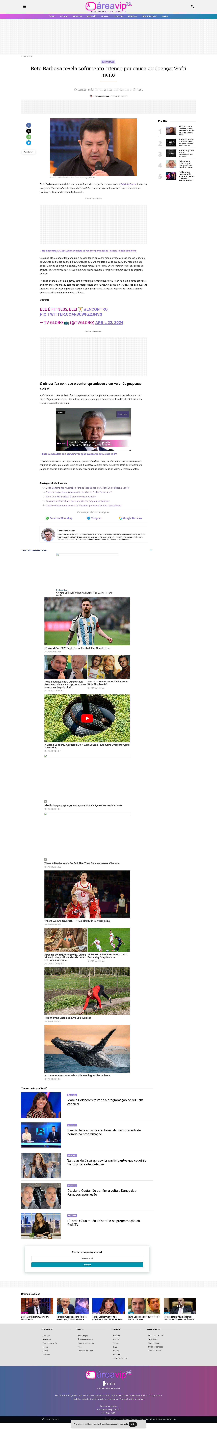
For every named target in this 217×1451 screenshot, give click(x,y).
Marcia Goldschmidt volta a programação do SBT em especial (107, 1318)
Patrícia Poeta (128, 184)
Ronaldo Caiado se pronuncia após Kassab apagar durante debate (72, 1318)
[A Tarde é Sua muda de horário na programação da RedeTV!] (41, 1226)
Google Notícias (132, 518)
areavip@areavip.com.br (108, 1409)
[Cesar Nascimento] (91, 96)
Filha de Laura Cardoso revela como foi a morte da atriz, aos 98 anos (186, 130)
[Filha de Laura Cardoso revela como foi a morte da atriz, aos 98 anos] (171, 134)
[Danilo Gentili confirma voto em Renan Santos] (37, 1306)
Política (60, 1313)
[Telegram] (28, 142)
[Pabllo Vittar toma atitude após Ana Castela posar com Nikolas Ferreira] (171, 179)
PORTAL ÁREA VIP (153, 1330)
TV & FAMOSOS (47, 1330)
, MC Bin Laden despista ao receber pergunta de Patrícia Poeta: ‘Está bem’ (96, 250)
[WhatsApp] (28, 136)
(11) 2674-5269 (108, 1413)
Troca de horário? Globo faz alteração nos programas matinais (77, 501)
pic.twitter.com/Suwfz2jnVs (71, 314)
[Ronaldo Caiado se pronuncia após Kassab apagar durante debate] (73, 1306)
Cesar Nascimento (102, 96)
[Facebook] (28, 125)
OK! (132, 1424)
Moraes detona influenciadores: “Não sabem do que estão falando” (179, 1318)
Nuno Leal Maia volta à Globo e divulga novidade (71, 496)
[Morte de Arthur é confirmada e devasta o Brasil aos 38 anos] (171, 146)
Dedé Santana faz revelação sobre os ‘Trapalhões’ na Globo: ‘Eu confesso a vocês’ (87, 488)
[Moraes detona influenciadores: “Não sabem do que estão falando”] (180, 1306)
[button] (176, 7)
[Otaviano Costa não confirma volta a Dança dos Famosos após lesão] (41, 1196)
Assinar (87, 1265)
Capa (23, 56)
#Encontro (96, 309)
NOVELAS (80, 1330)
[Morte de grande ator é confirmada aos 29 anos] (171, 157)
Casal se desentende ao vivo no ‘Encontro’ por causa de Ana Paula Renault (84, 505)
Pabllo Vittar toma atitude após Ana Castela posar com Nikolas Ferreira (187, 176)
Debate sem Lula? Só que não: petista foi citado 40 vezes (186, 164)
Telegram (96, 518)
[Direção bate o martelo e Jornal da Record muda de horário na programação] (41, 1135)
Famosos (24, 1313)
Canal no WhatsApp (61, 518)
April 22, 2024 (109, 322)
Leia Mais (124, 1424)
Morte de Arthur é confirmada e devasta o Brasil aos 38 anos (186, 142)
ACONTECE (116, 1330)
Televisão (29, 56)
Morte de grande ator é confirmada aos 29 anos (186, 153)
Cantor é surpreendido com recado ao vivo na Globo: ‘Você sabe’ (79, 492)
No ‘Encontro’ (49, 250)
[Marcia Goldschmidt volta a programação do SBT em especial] (41, 1105)
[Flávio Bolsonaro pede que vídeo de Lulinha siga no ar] (144, 1306)
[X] (28, 131)
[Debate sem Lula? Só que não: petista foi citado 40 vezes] (171, 167)
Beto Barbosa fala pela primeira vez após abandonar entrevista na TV (79, 454)
